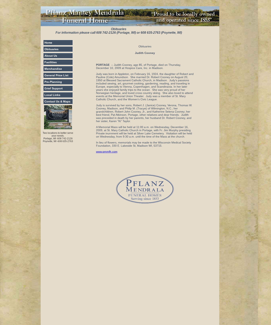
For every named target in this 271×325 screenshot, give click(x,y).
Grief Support (53, 88)
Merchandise (53, 68)
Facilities (50, 62)
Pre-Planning (53, 81)
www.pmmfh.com (106, 151)
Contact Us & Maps (57, 101)
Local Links (52, 95)
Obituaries (51, 49)
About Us (50, 55)
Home (48, 42)
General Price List (56, 75)
